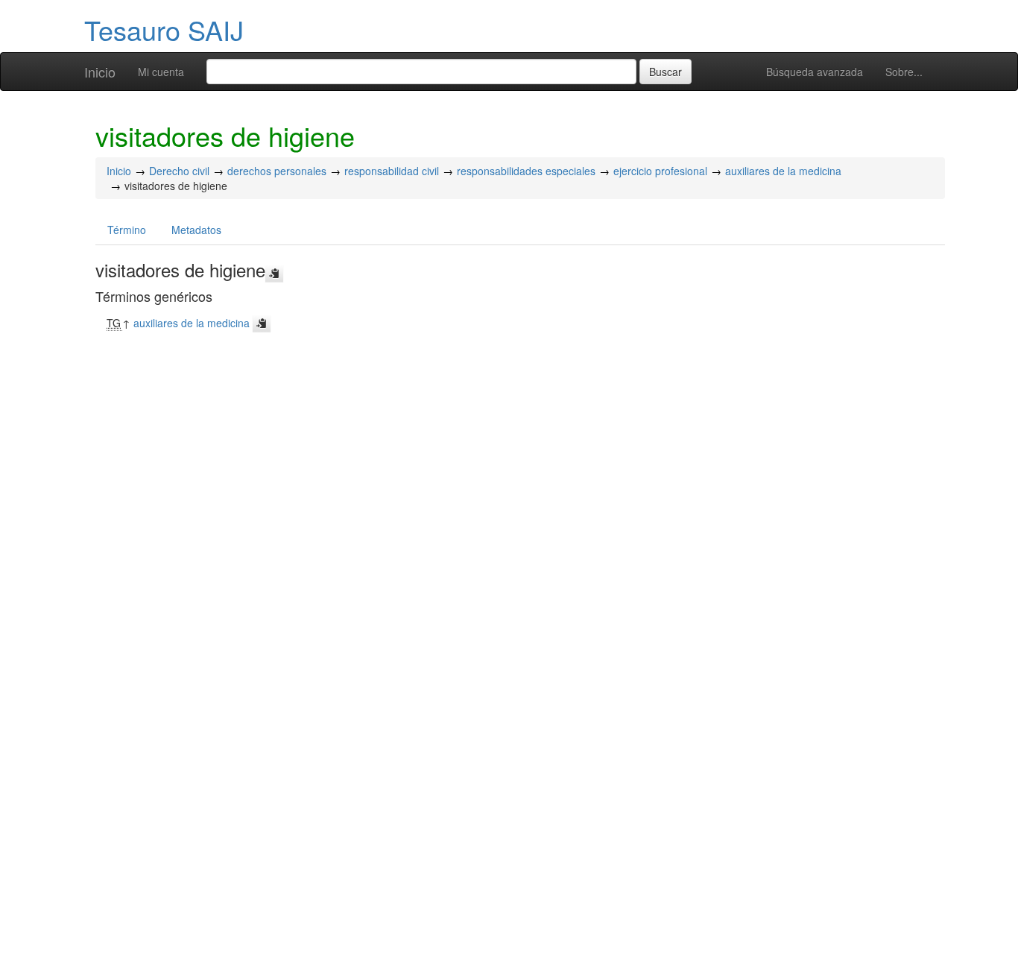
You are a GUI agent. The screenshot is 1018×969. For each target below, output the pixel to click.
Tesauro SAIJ (164, 29)
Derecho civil (179, 170)
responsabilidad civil (391, 170)
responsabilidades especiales (526, 170)
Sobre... (904, 71)
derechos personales (276, 170)
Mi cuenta (161, 71)
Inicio (100, 71)
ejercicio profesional (660, 170)
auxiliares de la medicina (783, 170)
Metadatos (196, 229)
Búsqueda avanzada (814, 71)
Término (126, 229)
